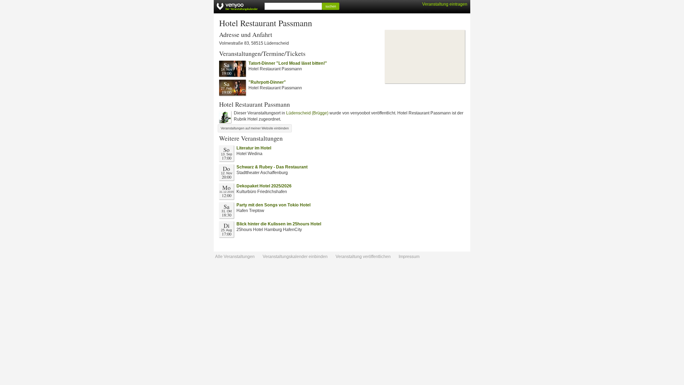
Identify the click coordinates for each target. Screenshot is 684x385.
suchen (330, 6)
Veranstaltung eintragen (444, 4)
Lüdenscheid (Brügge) (307, 113)
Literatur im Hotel (253, 148)
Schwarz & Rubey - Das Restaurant (272, 167)
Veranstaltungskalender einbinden (295, 256)
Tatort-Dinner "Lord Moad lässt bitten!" (287, 63)
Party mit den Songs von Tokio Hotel (273, 205)
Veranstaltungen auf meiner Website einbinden (255, 128)
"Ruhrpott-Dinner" (267, 82)
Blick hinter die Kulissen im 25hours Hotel (278, 224)
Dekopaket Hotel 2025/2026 (264, 186)
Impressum (409, 256)
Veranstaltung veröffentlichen (363, 256)
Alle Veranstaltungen (235, 256)
